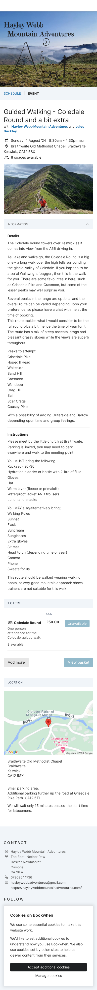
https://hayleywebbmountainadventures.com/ (46, 888)
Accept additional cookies (49, 967)
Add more (16, 662)
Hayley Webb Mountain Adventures (39, 126)
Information (17, 224)
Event (33, 93)
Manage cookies (48, 975)
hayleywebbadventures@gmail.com (38, 882)
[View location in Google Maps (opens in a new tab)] (48, 723)
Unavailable (77, 623)
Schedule (12, 93)
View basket (78, 662)
